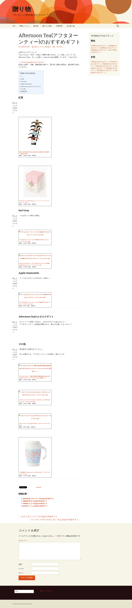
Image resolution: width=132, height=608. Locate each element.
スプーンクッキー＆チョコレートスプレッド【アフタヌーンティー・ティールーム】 (34, 400)
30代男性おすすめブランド (108, 48)
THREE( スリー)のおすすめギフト (35, 503)
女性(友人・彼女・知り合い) (54, 47)
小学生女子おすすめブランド (100, 62)
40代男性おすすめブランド (99, 50)
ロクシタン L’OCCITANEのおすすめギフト (38, 516)
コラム (42, 47)
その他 (23, 89)
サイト (21, 573)
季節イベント (24, 26)
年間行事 (59, 26)
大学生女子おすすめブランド (104, 66)
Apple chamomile (26, 84)
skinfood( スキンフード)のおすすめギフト (38, 498)
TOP (13, 26)
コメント (23, 540)
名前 (20, 564)
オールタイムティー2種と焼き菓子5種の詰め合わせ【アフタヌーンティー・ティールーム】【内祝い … (34, 377)
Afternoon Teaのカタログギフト (31, 86)
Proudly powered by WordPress (22, 604)
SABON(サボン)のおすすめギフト (35, 501)
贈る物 (35, 26)
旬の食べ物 (71, 26)
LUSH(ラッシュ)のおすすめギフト (35, 506)
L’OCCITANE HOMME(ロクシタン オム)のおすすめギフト (55, 519)
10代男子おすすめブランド (99, 46)
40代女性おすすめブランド (105, 70)
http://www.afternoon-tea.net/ (33, 62)
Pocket (38, 487)
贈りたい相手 (47, 26)
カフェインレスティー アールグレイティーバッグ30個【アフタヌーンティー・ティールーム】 (34, 264)
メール (21, 569)
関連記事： (24, 91)
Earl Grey (24, 81)
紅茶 (22, 79)
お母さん (36, 47)
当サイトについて (46, 591)
